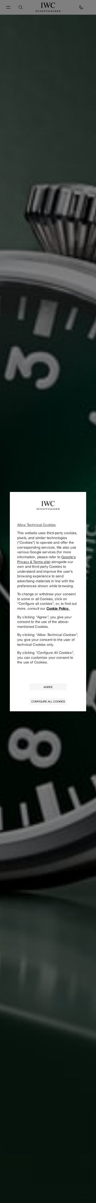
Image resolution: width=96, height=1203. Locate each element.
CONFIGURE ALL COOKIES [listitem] (48, 701)
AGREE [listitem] (48, 686)
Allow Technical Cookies (36, 525)
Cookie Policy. (58, 608)
